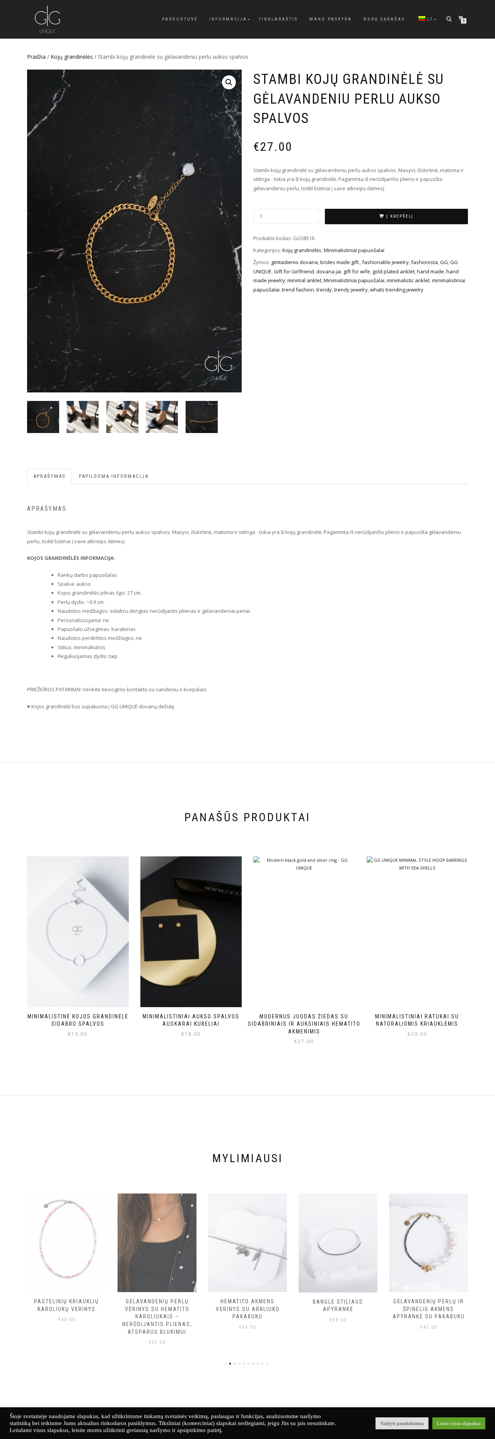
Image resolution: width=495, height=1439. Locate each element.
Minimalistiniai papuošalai (354, 250)
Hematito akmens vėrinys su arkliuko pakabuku (248, 1309)
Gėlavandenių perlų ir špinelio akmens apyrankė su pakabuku (429, 1309)
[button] (229, 82)
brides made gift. (340, 262)
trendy (324, 289)
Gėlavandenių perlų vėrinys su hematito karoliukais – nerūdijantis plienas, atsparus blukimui (157, 1316)
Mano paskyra (330, 19)
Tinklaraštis (278, 19)
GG (444, 262)
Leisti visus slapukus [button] (459, 1423)
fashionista (424, 262)
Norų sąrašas (384, 19)
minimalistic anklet (408, 280)
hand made (430, 271)
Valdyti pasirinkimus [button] (402, 1423)
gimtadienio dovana (294, 262)
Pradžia (36, 56)
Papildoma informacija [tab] (113, 476)
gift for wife (356, 271)
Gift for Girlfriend (294, 271)
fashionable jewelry (385, 262)
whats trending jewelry (396, 289)
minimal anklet (304, 280)
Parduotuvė (180, 19)
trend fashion (298, 289)
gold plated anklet (393, 271)
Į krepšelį (399, 216)
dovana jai (328, 271)
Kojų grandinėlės (72, 56)
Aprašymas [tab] (49, 476)
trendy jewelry (351, 289)
